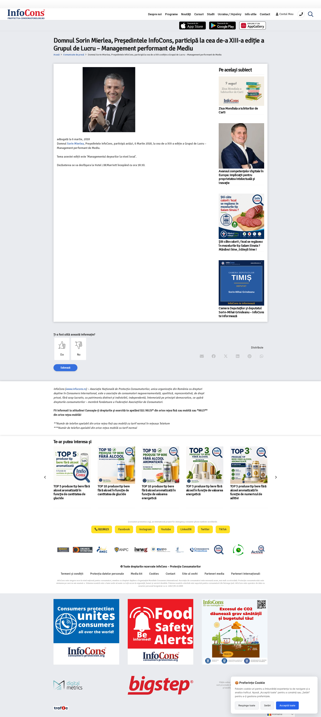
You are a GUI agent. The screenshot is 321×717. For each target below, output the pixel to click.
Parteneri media (214, 573)
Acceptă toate (287, 705)
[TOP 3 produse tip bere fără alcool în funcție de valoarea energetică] (204, 465)
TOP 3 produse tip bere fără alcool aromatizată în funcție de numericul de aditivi (248, 492)
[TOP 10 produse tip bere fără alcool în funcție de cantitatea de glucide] (116, 465)
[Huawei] (252, 25)
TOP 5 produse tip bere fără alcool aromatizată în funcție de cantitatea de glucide (72, 492)
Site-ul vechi (190, 573)
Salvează (65, 367)
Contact (170, 573)
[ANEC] (102, 549)
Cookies (154, 573)
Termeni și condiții (72, 573)
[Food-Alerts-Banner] (160, 632)
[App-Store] (192, 25)
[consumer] (63, 549)
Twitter (205, 529)
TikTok (223, 529)
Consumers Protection (115, 522)
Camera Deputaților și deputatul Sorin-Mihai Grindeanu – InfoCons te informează (241, 312)
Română (276, 714)
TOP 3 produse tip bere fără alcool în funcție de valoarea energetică (204, 490)
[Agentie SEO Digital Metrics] (86, 685)
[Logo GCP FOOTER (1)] (238, 549)
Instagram (145, 529)
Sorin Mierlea (75, 143)
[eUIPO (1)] (199, 549)
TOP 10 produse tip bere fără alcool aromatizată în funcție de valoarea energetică (159, 492)
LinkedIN (185, 529)
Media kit (136, 573)
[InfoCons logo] (26, 14)
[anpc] (121, 549)
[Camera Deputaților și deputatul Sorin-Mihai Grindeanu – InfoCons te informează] (241, 283)
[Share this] (214, 356)
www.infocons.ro (76, 389)
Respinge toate (246, 705)
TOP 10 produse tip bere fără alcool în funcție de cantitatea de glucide (114, 490)
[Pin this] (249, 356)
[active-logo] (258, 549)
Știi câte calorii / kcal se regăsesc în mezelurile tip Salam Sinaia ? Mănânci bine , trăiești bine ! (241, 246)
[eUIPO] (160, 549)
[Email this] (202, 356)
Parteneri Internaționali (245, 573)
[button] (310, 14)
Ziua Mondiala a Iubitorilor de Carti (238, 110)
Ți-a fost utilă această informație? (74, 334)
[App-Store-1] (222, 25)
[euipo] (141, 549)
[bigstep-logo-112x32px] (160, 685)
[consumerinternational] (82, 549)
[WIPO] (180, 550)
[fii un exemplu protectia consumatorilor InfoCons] (235, 632)
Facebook (124, 529)
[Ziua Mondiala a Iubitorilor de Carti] (241, 91)
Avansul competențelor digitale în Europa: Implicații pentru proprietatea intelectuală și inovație (241, 177)
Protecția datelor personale (107, 573)
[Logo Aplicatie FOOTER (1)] (219, 549)
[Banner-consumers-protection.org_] (86, 632)
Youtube (166, 529)
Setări (267, 705)
